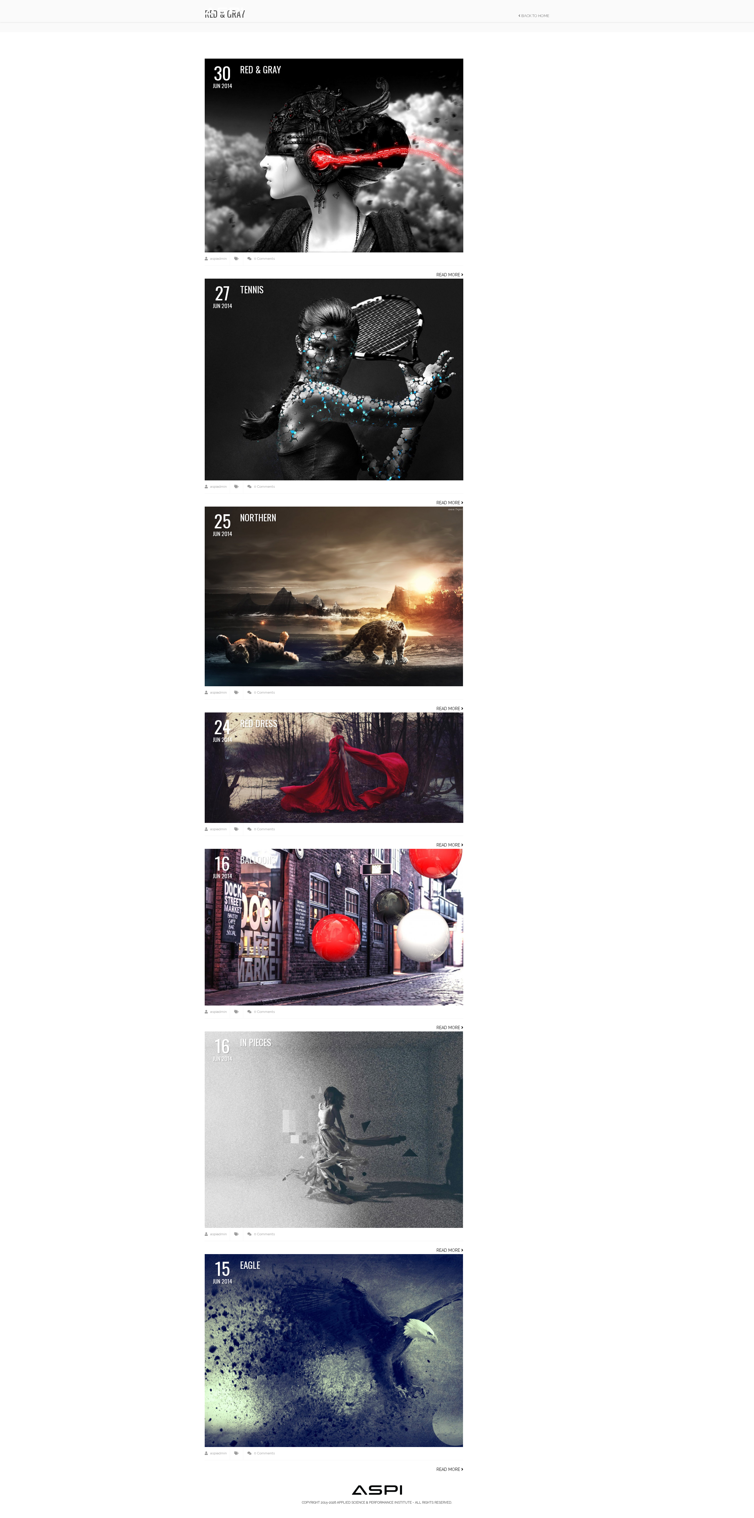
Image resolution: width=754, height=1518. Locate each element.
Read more (448, 274)
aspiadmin (218, 259)
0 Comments (264, 259)
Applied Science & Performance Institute (374, 1502)
